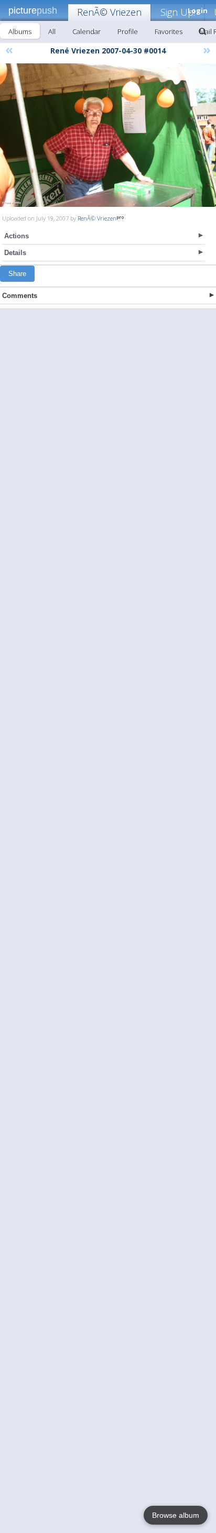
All (52, 31)
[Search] (202, 31)
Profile (127, 31)
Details (15, 253)
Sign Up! (177, 12)
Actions (16, 236)
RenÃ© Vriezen (109, 12)
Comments (19, 296)
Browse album (175, 1515)
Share (17, 274)
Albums (19, 31)
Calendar (86, 31)
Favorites (168, 31)
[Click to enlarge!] (108, 135)
